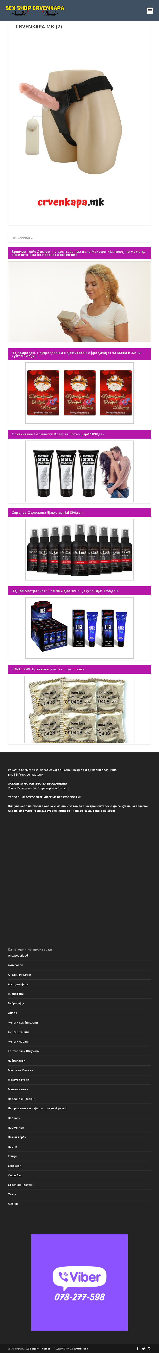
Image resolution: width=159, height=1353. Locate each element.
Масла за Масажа (20, 1070)
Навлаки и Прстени (21, 1099)
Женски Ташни (18, 1032)
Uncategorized (18, 955)
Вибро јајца (16, 1003)
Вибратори (16, 994)
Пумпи (12, 1146)
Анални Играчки (19, 975)
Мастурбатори (18, 1080)
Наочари (14, 1118)
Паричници (16, 1127)
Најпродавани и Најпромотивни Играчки (37, 1108)
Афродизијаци (18, 984)
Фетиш (13, 1204)
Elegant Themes (39, 1348)
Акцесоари (15, 965)
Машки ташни (18, 1089)
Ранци (12, 1156)
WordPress (81, 1348)
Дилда (12, 1013)
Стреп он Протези (20, 1185)
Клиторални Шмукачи (24, 1051)
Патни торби (17, 1137)
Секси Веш (15, 1175)
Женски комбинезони (23, 1022)
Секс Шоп (14, 1166)
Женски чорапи (18, 1041)
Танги (12, 1194)
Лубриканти (16, 1060)
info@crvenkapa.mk (29, 774)
